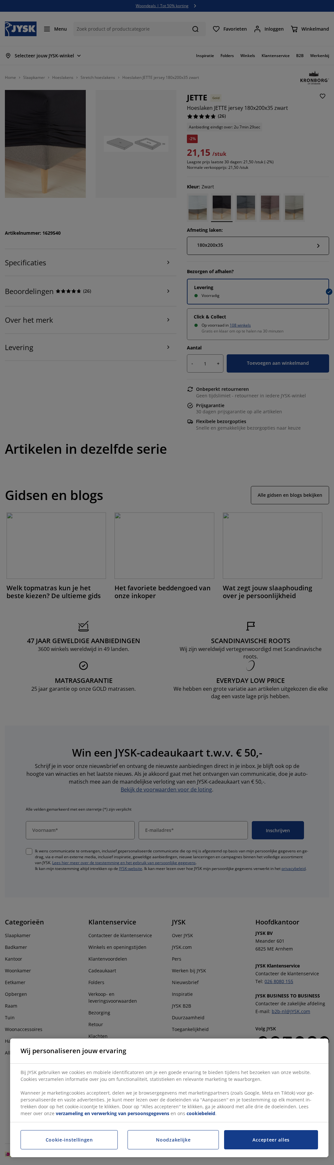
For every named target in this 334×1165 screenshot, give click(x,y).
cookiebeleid (201, 1113)
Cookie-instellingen (69, 1140)
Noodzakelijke (173, 1140)
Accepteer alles (271, 1140)
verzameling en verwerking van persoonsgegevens (112, 1113)
